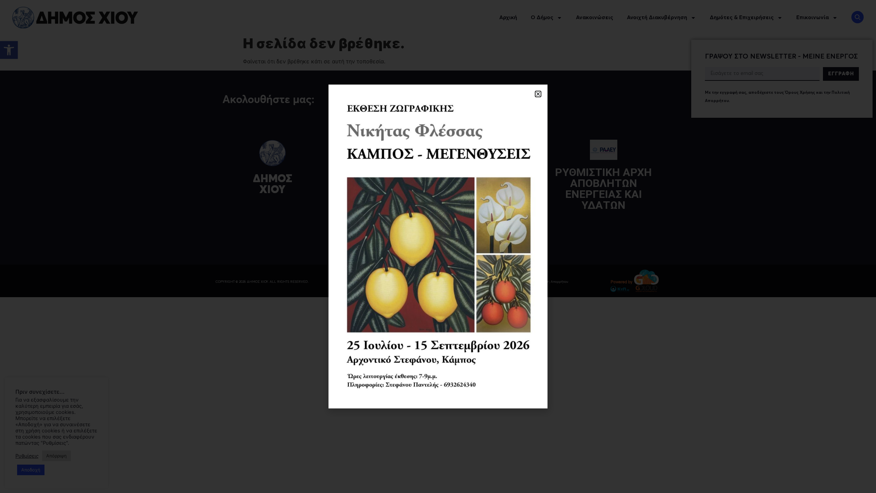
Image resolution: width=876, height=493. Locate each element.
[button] (538, 94)
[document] (438, 246)
